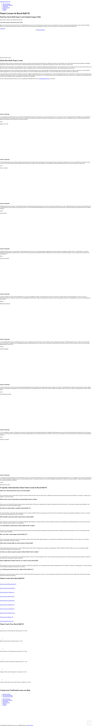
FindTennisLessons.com (44, 78)
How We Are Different (7, 5)
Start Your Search (6, 4)
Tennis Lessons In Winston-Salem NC (8, 584)
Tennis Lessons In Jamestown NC (7, 604)
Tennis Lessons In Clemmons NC (7, 592)
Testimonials (5, 6)
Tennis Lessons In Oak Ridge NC (7, 608)
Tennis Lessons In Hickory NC (7, 617)
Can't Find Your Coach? (8, 696)
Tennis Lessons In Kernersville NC (7, 588)
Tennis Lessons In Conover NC (7, 621)
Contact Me (2, 28)
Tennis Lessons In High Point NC (7, 596)
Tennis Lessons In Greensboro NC (7, 600)
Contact (4, 10)
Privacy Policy (30, 725)
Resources (5, 8)
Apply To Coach (6, 7)
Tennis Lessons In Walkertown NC (7, 613)
